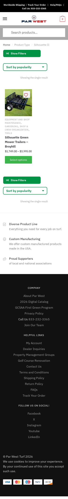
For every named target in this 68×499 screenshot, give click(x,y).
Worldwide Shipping (14, 4)
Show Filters (18, 53)
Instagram (34, 425)
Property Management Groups (34, 355)
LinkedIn (34, 437)
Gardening (11, 126)
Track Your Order (37, 4)
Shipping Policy (34, 378)
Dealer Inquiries (34, 349)
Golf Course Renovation (34, 360)
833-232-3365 (38, 8)
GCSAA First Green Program (34, 307)
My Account (34, 343)
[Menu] (5, 18)
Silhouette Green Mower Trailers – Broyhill (16, 141)
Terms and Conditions (34, 372)
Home (6, 44)
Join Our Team (34, 325)
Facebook (34, 413)
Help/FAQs (56, 4)
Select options (18, 159)
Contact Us (34, 366)
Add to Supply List (26, 94)
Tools (8, 133)
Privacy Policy (34, 313)
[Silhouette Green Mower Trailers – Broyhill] (18, 102)
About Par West (34, 296)
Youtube (34, 431)
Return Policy (34, 384)
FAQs (34, 390)
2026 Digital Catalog (34, 302)
